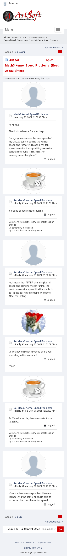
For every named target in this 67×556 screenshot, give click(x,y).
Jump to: (13, 529)
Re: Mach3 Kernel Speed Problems (33, 200)
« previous (50, 47)
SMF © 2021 (31, 542)
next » (60, 47)
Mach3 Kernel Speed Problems (31, 114)
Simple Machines (44, 542)
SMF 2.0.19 (19, 542)
